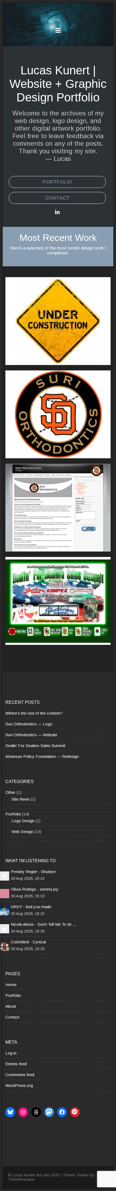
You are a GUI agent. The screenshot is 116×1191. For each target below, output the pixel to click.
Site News (21, 799)
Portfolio (57, 182)
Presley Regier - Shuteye (33, 871)
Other (10, 792)
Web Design (22, 831)
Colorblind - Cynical (28, 942)
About (10, 1006)
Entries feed (16, 1063)
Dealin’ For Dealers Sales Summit (35, 745)
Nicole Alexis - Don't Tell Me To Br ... (43, 924)
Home (10, 984)
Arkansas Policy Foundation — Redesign (42, 756)
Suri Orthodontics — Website (31, 734)
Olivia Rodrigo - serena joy (35, 889)
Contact (57, 198)
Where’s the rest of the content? (33, 713)
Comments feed (19, 1074)
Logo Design (23, 820)
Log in (10, 1053)
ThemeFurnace (21, 1179)
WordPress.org (19, 1085)
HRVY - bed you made (31, 906)
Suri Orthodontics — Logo (28, 724)
